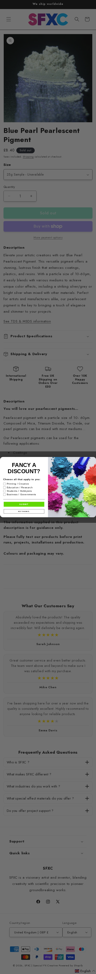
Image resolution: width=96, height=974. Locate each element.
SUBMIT (23, 504)
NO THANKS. (24, 511)
